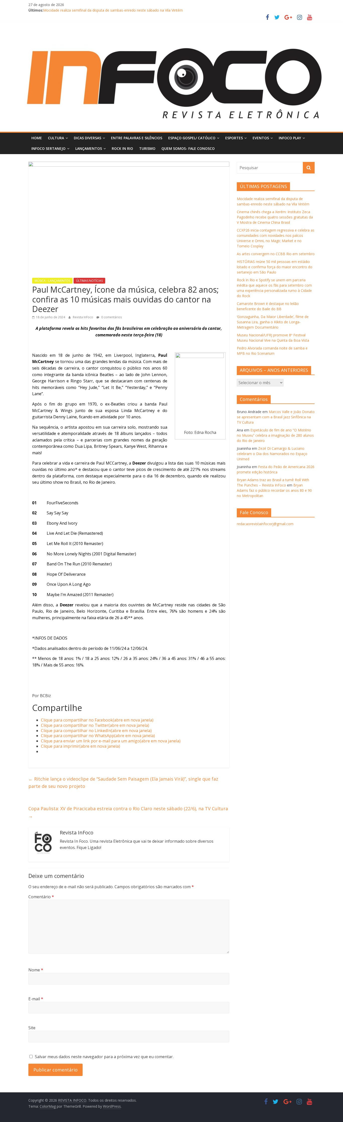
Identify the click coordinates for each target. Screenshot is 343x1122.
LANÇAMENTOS (88, 148)
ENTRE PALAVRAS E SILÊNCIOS (136, 138)
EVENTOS (261, 138)
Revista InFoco (83, 317)
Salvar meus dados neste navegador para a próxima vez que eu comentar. (104, 1056)
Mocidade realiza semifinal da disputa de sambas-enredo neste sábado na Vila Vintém (113, 10)
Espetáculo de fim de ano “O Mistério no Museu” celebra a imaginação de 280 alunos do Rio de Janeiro (275, 435)
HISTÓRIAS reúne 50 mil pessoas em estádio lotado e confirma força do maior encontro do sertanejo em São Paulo (274, 267)
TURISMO (147, 148)
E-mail (35, 999)
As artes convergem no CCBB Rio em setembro (276, 253)
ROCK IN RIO (122, 148)
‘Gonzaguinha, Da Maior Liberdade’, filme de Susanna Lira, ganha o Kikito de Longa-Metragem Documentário (273, 322)
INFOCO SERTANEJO (48, 148)
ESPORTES (234, 138)
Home (36, 138)
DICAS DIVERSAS (87, 138)
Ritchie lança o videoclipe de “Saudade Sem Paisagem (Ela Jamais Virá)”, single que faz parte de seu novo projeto (123, 782)
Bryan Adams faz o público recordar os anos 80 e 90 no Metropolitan (274, 490)
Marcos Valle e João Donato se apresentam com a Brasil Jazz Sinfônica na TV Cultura (276, 417)
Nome (35, 970)
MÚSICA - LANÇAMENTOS (52, 281)
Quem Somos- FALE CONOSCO (188, 148)
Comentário (41, 897)
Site (31, 1027)
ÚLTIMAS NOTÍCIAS (89, 281)
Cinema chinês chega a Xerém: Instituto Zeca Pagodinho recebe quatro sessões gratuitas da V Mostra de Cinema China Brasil (275, 217)
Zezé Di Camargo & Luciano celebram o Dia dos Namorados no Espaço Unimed (272, 453)
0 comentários (111, 317)
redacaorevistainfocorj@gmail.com (265, 523)
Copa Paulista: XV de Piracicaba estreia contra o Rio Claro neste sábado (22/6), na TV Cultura (128, 812)
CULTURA (56, 138)
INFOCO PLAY (290, 138)
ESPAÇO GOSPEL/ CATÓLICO (191, 138)
